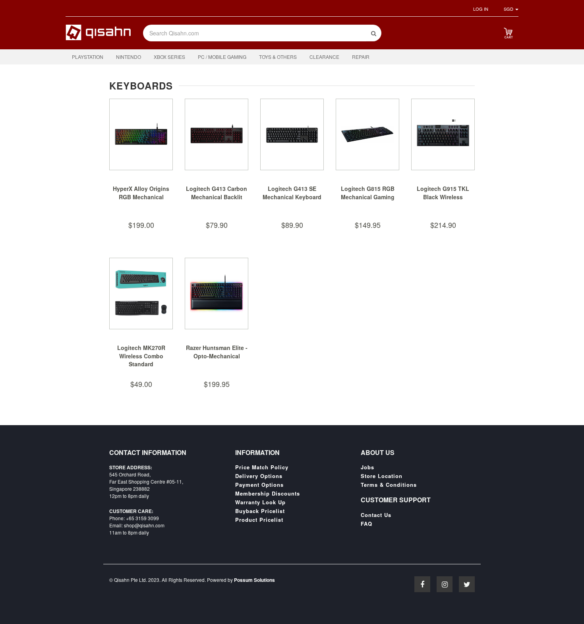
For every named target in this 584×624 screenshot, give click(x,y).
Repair (360, 56)
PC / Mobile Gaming (222, 56)
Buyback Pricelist (260, 511)
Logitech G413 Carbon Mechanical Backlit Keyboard (216, 197)
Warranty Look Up (260, 502)
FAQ (366, 523)
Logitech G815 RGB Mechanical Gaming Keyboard (367, 197)
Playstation (87, 56)
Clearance (324, 56)
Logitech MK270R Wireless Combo (141, 352)
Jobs (367, 467)
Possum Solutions (254, 579)
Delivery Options (258, 476)
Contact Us (376, 515)
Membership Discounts (267, 493)
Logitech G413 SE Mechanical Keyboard (292, 193)
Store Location (381, 476)
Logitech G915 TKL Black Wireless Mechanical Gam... (443, 197)
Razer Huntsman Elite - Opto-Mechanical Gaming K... (217, 356)
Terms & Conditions (389, 484)
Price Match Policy (261, 467)
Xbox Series (169, 56)
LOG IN (480, 9)
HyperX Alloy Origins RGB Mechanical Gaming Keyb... (141, 197)
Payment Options (259, 484)
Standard (141, 364)
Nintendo (128, 56)
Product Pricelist (259, 519)
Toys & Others (278, 56)
